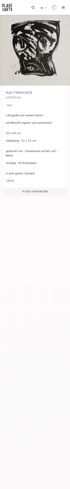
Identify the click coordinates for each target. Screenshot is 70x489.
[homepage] (7, 7)
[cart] (54, 7)
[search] (33, 7)
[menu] (63, 7)
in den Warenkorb (35, 191)
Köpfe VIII (13, 97)
